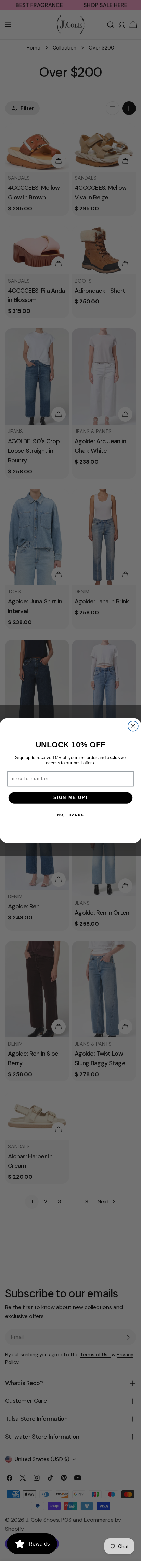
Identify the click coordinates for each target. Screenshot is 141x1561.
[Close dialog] (133, 726)
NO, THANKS (70, 815)
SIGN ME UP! (70, 797)
